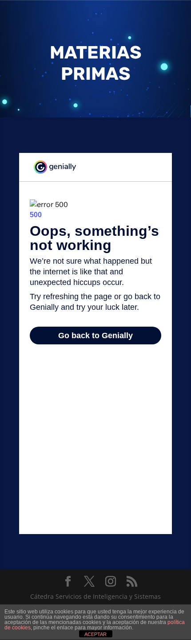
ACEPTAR (95, 634)
